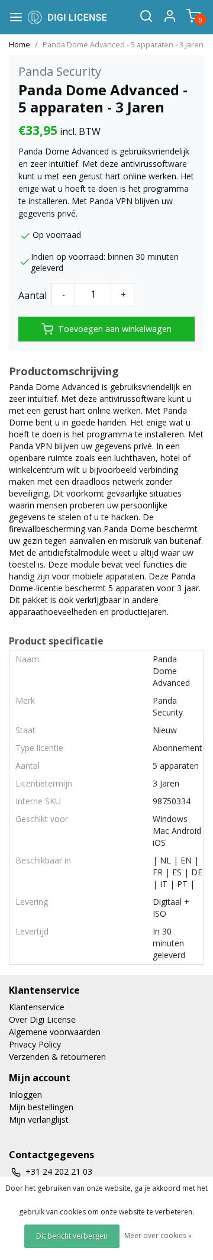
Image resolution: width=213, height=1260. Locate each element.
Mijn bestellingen (41, 1107)
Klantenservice (36, 1007)
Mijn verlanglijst (39, 1119)
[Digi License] (67, 16)
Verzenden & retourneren (57, 1056)
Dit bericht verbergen (72, 1236)
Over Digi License (42, 1019)
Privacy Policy (35, 1044)
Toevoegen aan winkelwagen (115, 328)
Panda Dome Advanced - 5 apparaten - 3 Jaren (123, 44)
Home (19, 44)
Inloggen (25, 1094)
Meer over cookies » (158, 1235)
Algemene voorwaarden (55, 1031)
